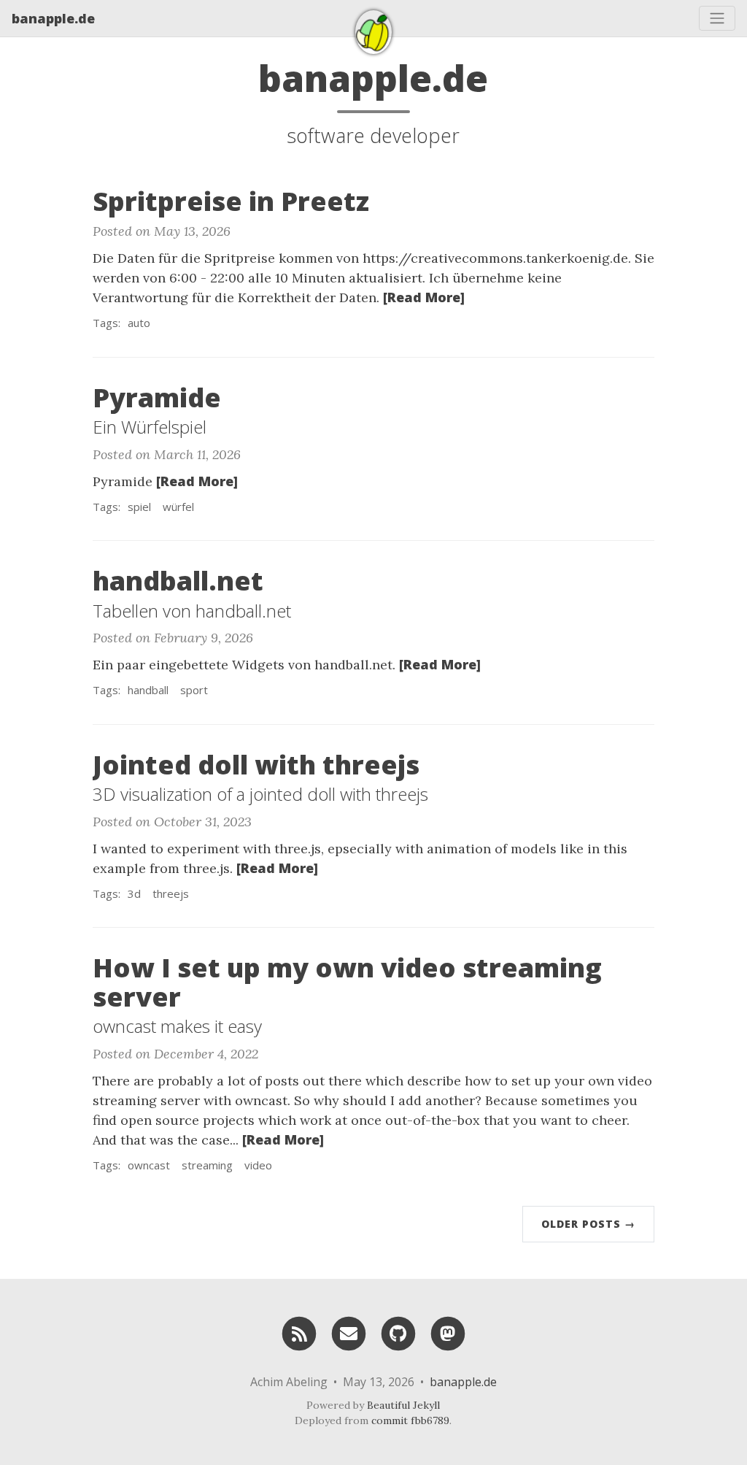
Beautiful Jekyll (403, 1405)
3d (134, 893)
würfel (178, 506)
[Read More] (424, 297)
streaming (207, 1165)
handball (148, 689)
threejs (170, 893)
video (258, 1165)
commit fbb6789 (410, 1420)
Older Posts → (588, 1224)
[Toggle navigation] (717, 18)
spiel (139, 506)
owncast (149, 1165)
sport (194, 689)
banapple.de (53, 18)
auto (139, 322)
